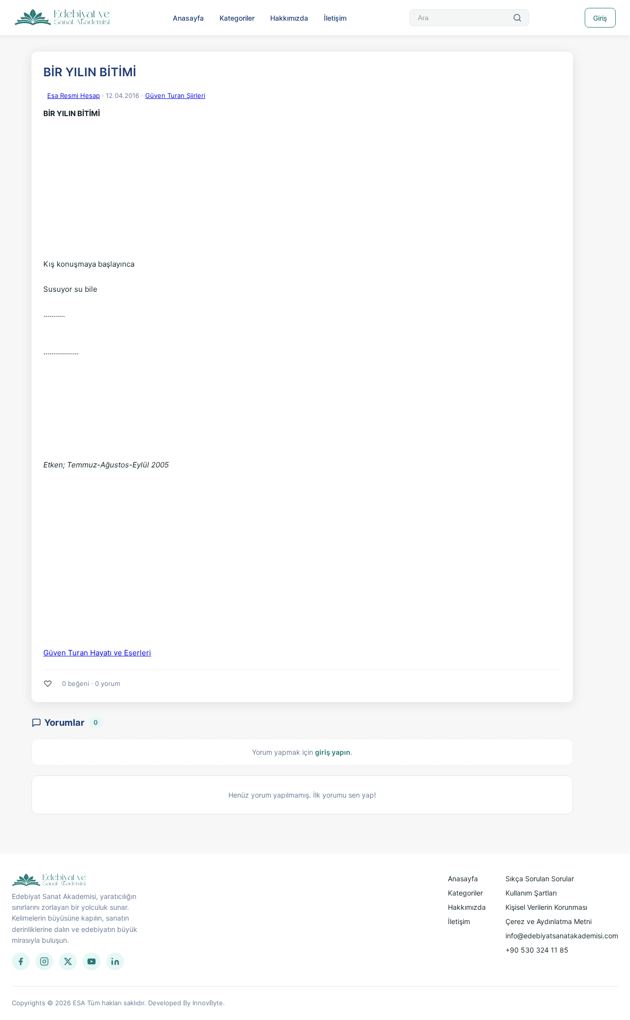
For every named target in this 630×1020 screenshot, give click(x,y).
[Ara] (517, 17)
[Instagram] (44, 961)
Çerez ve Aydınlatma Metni (548, 921)
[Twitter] (68, 961)
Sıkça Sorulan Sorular (539, 878)
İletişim (335, 18)
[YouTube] (91, 961)
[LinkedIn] (115, 961)
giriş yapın (332, 752)
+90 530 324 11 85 (536, 950)
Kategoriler (237, 18)
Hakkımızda (289, 18)
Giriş (600, 18)
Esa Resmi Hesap (73, 95)
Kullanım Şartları (531, 893)
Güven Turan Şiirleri (175, 95)
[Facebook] (21, 961)
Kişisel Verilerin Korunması (546, 907)
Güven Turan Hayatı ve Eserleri (97, 652)
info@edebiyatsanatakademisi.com (561, 935)
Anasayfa (188, 18)
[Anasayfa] (62, 18)
